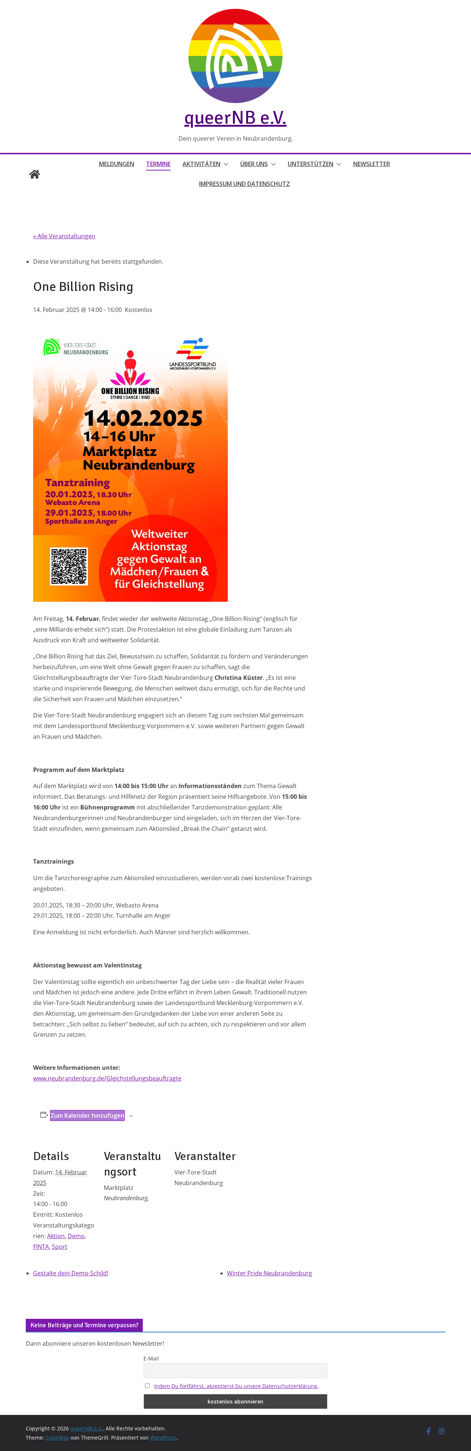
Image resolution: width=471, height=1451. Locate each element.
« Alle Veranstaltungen (64, 236)
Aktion (56, 1236)
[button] (224, 164)
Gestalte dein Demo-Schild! (70, 1273)
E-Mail (151, 1358)
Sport (59, 1247)
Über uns (254, 164)
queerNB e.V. (235, 117)
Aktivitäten (201, 164)
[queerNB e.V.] (34, 174)
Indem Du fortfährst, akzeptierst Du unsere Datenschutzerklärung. (236, 1386)
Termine (158, 164)
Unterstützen (310, 164)
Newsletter (371, 164)
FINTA (41, 1247)
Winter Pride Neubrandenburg (269, 1273)
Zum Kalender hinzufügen (87, 1115)
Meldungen (116, 164)
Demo (76, 1236)
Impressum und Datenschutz (244, 184)
